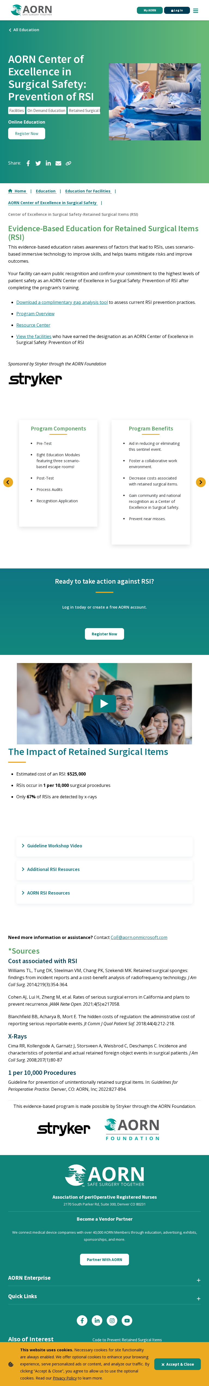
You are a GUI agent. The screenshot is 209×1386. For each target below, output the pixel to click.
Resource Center (33, 325)
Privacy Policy (65, 1378)
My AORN (150, 10)
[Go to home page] (31, 10)
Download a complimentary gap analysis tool (62, 302)
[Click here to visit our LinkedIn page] (97, 1320)
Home (21, 191)
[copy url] (68, 163)
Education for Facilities (88, 191)
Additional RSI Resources (53, 869)
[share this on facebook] (28, 163)
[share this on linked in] (48, 163)
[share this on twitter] (38, 163)
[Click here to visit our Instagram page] (112, 1320)
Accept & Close (180, 1364)
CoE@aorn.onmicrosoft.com (139, 937)
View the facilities (33, 336)
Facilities (16, 110)
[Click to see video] (104, 703)
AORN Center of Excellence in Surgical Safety (53, 202)
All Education (26, 29)
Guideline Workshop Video (54, 845)
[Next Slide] (201, 482)
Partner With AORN (104, 1259)
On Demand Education (46, 110)
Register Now (26, 133)
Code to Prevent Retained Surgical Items (127, 1339)
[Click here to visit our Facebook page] (82, 1320)
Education (46, 191)
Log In (178, 10)
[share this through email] (58, 163)
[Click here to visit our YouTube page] (127, 1320)
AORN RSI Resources (48, 893)
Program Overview (35, 314)
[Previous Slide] (8, 482)
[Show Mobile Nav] (195, 10)
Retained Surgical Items (89, 110)
